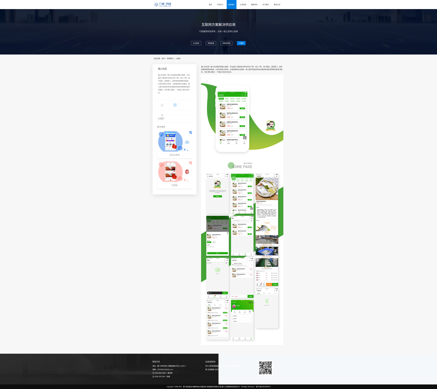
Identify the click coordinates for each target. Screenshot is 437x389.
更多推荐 (161, 127)
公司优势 (243, 4)
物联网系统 (226, 43)
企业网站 (196, 43)
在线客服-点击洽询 (214, 369)
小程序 (241, 43)
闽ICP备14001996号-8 (263, 387)
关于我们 (266, 4)
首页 (210, 4)
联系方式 (277, 4)
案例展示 (231, 4)
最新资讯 (254, 4)
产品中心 (220, 4)
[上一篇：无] (162, 105)
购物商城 (211, 43)
